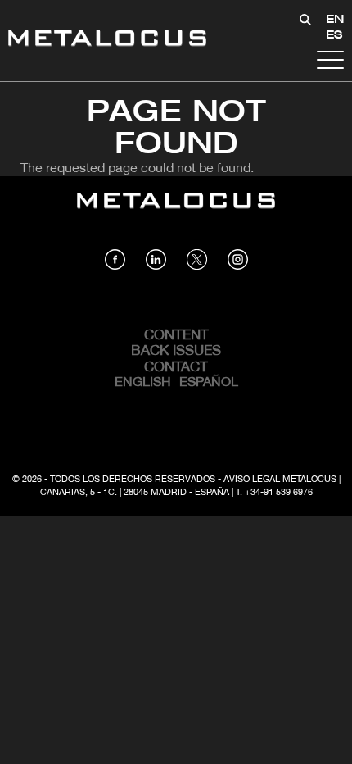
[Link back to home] (107, 40)
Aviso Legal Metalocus (279, 479)
